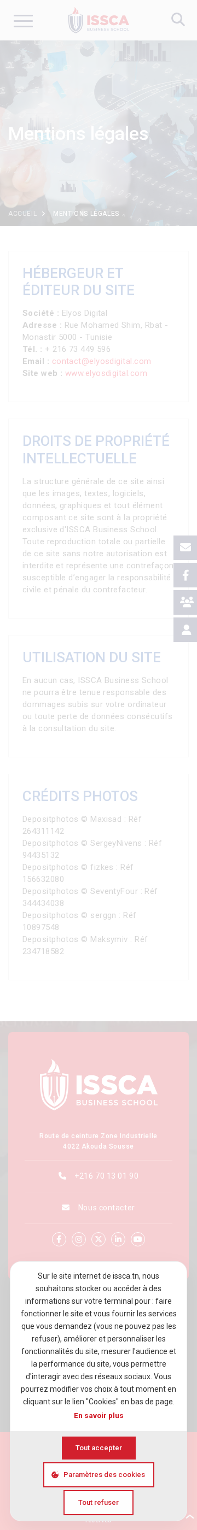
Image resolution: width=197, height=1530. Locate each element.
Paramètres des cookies (104, 1474)
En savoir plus (99, 1415)
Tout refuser (98, 1502)
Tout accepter (99, 1448)
